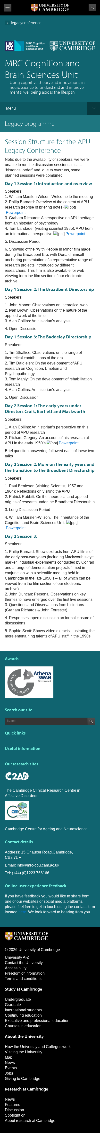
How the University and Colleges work (38, 1047)
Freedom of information (25, 973)
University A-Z (17, 957)
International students (23, 1010)
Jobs (9, 1073)
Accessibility (15, 968)
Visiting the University (23, 1052)
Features (12, 1105)
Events (11, 1068)
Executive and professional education (37, 1021)
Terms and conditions (23, 979)
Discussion (14, 1110)
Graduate (13, 1005)
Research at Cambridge (26, 1089)
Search (92, 7)
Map (8, 1057)
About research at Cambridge (30, 1121)
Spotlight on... (16, 1115)
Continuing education (23, 1015)
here (22, 912)
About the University (24, 1036)
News (10, 1063)
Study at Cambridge (23, 989)
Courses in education (23, 1026)
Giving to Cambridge (22, 1079)
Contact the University (24, 963)
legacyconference (26, 23)
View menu (7, 8)
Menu (11, 108)
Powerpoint (15, 212)
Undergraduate (18, 999)
